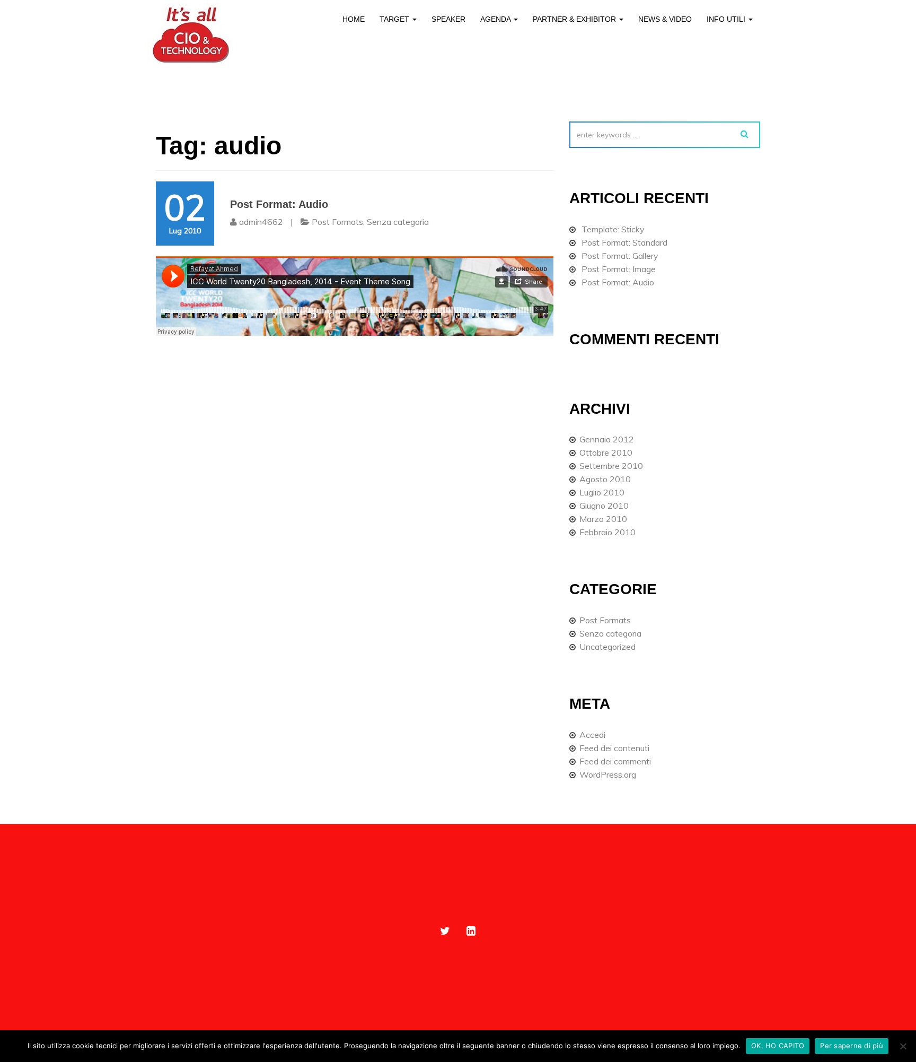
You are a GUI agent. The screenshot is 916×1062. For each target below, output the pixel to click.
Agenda (496, 19)
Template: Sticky (613, 229)
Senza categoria (398, 221)
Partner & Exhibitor (575, 19)
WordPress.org (607, 774)
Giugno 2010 (604, 505)
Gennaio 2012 (606, 439)
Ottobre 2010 (605, 452)
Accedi (592, 734)
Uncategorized (607, 646)
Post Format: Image (619, 269)
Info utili (727, 19)
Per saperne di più (851, 1045)
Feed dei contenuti (614, 748)
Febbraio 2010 (607, 532)
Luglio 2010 (601, 492)
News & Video (665, 19)
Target (395, 19)
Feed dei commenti (615, 761)
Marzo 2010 (603, 518)
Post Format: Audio (279, 204)
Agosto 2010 (605, 479)
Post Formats (337, 221)
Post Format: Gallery (620, 255)
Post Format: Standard (624, 242)
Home (353, 19)
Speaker (448, 19)
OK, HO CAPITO (777, 1045)
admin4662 (261, 221)
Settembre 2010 (611, 465)
